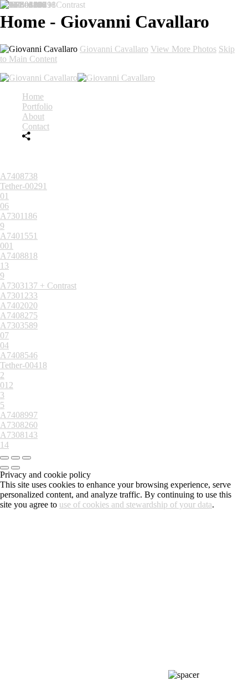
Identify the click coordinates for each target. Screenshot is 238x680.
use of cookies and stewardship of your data (135, 504)
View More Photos (183, 49)
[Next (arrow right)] (15, 467)
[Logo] (77, 77)
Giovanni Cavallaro (114, 49)
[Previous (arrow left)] (4, 467)
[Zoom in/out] (26, 457)
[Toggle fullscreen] (15, 457)
